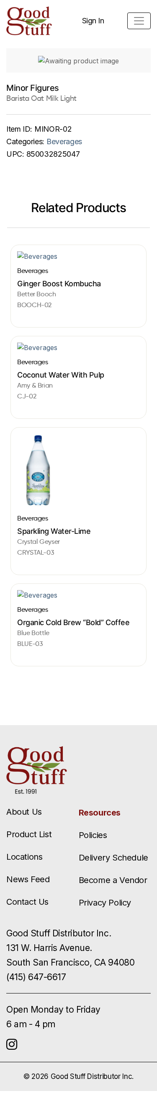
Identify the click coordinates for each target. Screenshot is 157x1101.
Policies (93, 835)
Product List (28, 834)
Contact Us (27, 902)
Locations (24, 857)
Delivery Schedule (113, 858)
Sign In (93, 20)
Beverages (64, 141)
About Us (24, 812)
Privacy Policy (105, 903)
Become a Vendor (113, 880)
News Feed (27, 879)
